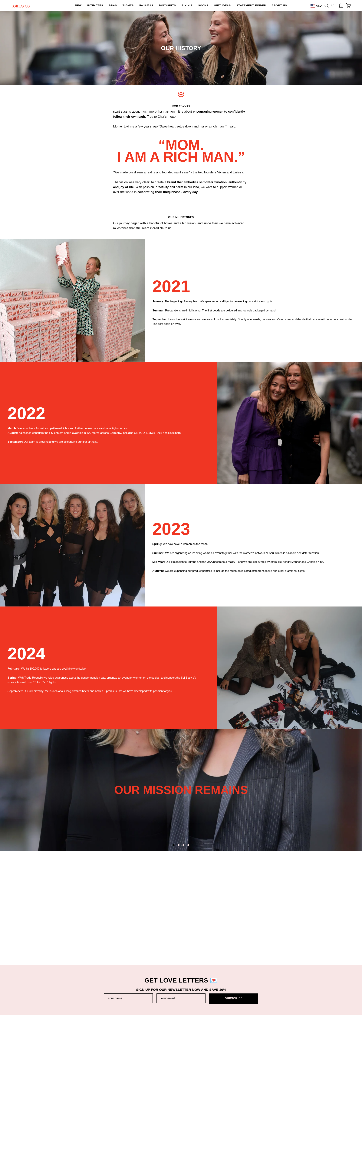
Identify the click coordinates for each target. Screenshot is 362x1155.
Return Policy (65, 1100)
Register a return (67, 1106)
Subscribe (233, 998)
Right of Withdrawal (273, 1112)
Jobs (162, 1106)
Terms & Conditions (274, 1094)
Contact (61, 1124)
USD (319, 5)
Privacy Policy (270, 1100)
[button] (128, 5)
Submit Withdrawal (273, 1118)
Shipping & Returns (68, 1094)
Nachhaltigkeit (167, 1100)
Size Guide (63, 1112)
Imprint (266, 1106)
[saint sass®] (20, 5)
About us (164, 1094)
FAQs (60, 1118)
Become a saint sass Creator (177, 1112)
